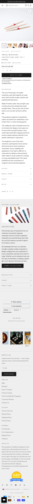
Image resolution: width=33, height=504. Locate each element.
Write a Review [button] (17, 302)
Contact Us (5, 403)
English (26, 489)
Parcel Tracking (7, 390)
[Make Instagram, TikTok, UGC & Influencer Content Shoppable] (27, 346)
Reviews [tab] (6, 310)
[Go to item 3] (15, 45)
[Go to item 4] (20, 45)
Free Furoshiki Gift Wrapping (11, 396)
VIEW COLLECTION (12, 266)
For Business (6, 429)
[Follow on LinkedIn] (24, 485)
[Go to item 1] (4, 45)
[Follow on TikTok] (20, 485)
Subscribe (9, 374)
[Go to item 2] (9, 45)
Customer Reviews (8, 399)
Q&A (3, 383)
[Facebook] (7, 191)
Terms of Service (7, 411)
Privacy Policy (6, 421)
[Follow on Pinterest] (11, 485)
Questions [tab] (16, 310)
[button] (16, 338)
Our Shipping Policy (6, 83)
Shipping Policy (7, 417)
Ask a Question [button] (17, 306)
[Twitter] (10, 191)
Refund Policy (6, 414)
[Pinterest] (12, 191)
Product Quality (7, 393)
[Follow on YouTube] (16, 485)
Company (5, 439)
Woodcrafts (16, 51)
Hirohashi (5, 51)
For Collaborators (7, 432)
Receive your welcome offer (16, 1)
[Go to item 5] (25, 45)
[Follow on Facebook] (2, 485)
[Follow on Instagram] (7, 485)
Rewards (4, 386)
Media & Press (6, 435)
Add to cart (16, 75)
